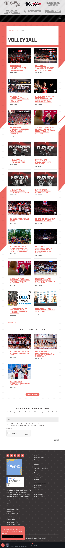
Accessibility (36, 479)
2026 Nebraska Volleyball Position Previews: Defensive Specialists (43, 161)
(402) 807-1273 (12, 516)
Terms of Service (37, 477)
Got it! (12, 537)
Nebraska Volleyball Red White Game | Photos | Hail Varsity (19, 220)
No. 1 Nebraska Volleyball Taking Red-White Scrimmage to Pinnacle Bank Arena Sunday (44, 249)
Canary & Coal (37, 492)
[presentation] (18, 433)
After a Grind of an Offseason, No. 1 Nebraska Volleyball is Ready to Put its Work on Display (20, 281)
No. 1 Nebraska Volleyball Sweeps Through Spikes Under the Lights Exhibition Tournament (19, 99)
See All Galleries (32, 394)
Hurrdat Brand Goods (38, 494)
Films (35, 466)
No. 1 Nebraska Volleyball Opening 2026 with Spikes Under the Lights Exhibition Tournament (19, 130)
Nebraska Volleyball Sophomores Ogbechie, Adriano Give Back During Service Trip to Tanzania (19, 249)
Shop (35, 470)
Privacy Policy (37, 475)
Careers (35, 472)
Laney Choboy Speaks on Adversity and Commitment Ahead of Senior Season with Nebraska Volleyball (44, 99)
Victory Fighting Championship (40, 468)
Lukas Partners (37, 490)
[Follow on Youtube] (22, 455)
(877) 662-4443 (14, 514)
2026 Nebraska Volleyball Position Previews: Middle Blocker (19, 191)
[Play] (3, 545)
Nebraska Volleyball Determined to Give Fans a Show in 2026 (45, 310)
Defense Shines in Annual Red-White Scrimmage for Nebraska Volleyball (45, 220)
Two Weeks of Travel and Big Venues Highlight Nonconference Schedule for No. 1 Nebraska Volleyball (45, 130)
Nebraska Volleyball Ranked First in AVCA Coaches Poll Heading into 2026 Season (45, 281)
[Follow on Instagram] (15, 455)
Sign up (56, 440)
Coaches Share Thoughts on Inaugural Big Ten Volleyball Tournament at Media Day (19, 311)
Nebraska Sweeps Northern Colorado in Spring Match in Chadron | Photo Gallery (45, 354)
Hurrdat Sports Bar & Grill (39, 496)
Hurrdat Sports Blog (38, 460)
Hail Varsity (15, 30)
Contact (35, 462)
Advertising (36, 464)
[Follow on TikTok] (18, 455)
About (35, 455)
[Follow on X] (11, 455)
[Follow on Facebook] (7, 455)
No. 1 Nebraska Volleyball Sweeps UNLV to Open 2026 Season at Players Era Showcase (44, 68)
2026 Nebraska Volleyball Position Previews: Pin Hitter (17, 161)
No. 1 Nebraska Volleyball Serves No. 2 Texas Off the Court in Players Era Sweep (19, 68)
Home (9, 30)
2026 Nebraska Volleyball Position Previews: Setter (42, 191)
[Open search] (56, 18)
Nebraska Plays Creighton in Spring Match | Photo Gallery (20, 383)
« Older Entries (12, 322)
